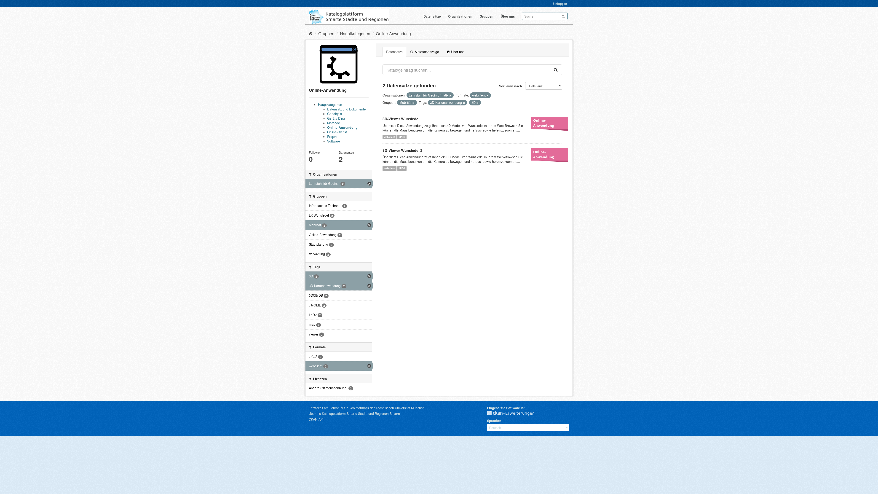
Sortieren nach (510, 86)
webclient (389, 137)
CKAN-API (316, 419)
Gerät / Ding (336, 118)
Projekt (332, 136)
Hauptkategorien (355, 33)
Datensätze (432, 16)
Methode (333, 123)
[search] (556, 69)
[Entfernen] (450, 95)
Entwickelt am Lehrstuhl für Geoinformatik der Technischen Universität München (367, 407)
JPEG (402, 137)
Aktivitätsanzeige (426, 51)
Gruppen (486, 16)
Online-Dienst (337, 132)
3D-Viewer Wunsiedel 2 (402, 150)
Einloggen (559, 3)
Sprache (493, 420)
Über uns (508, 16)
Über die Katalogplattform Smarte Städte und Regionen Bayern (354, 413)
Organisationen (460, 16)
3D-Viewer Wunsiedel (401, 118)
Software (333, 141)
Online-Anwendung (393, 33)
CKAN (514, 413)
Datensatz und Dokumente (346, 109)
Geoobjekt (334, 113)
